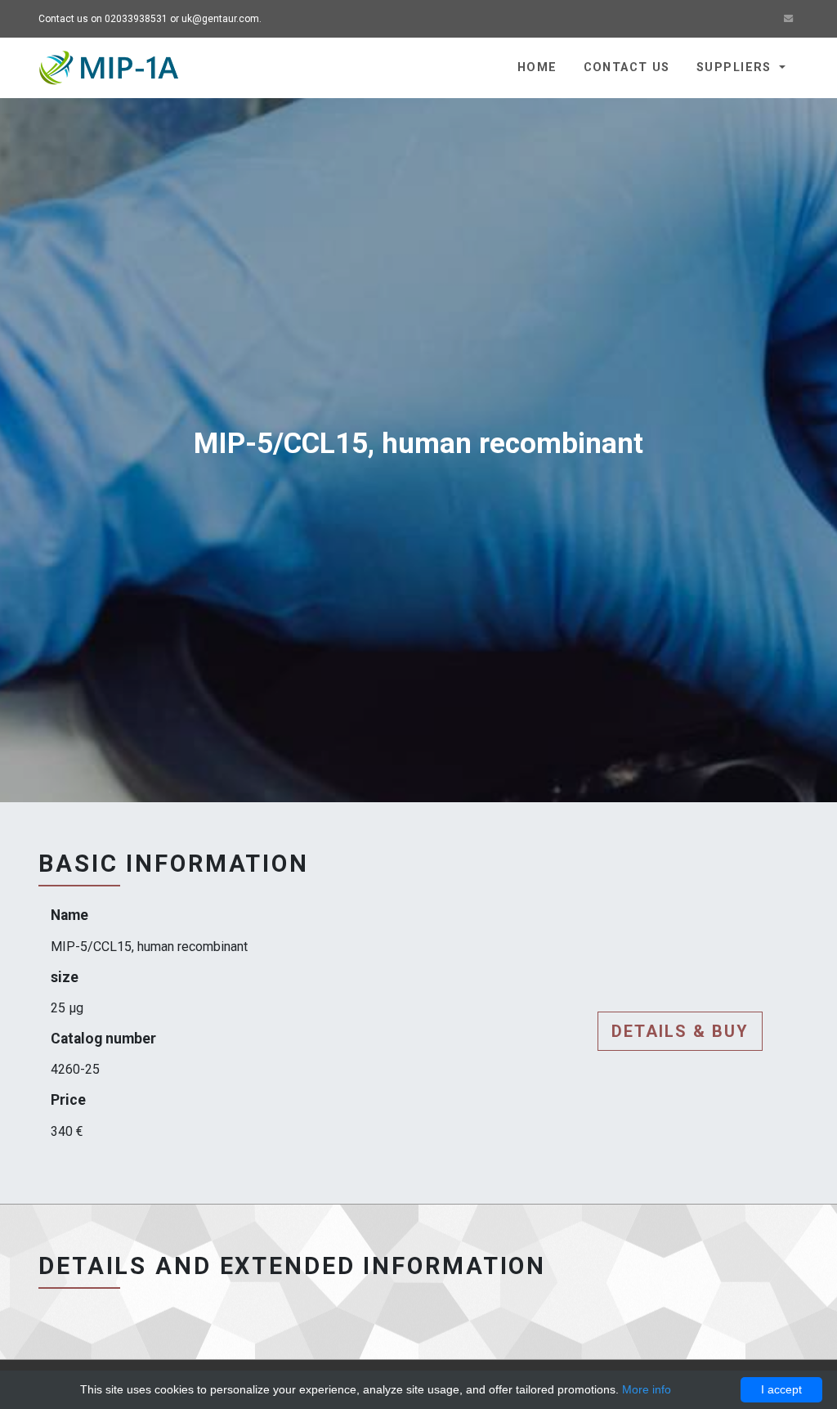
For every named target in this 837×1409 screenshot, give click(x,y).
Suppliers (736, 67)
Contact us (627, 67)
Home (537, 67)
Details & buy (680, 1031)
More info (646, 1389)
